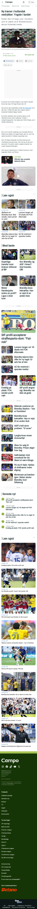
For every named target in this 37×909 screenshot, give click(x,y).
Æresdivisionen (9, 61)
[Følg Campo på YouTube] (15, 766)
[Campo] (8, 2)
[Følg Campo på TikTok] (11, 766)
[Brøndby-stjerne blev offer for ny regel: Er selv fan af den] (7, 359)
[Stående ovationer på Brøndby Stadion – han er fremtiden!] (7, 408)
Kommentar (5, 814)
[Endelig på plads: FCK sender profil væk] (9, 380)
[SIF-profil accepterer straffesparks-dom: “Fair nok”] (18, 321)
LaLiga (3, 836)
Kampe (3, 802)
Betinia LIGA (15, 6)
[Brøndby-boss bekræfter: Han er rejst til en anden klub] (28, 280)
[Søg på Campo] (29, 2)
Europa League (6, 851)
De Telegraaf (27, 108)
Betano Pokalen (25, 6)
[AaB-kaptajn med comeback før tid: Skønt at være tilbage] (7, 457)
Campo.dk (3, 770)
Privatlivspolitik (6, 876)
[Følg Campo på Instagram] (2, 766)
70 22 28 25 (28, 905)
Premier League (6, 830)
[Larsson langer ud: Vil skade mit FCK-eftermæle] (7, 349)
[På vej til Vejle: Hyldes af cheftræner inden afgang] (7, 467)
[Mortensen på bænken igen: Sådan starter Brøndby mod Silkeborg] (7, 477)
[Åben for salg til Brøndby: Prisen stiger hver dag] (7, 448)
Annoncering (5, 864)
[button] (18, 38)
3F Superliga (5, 824)
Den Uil (11, 110)
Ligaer (3, 808)
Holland (20, 61)
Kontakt (3, 873)
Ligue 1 (3, 845)
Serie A (3, 842)
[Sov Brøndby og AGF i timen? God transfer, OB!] (28, 254)
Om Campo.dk (6, 867)
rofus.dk (22, 907)
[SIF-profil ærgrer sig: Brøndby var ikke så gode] (28, 380)
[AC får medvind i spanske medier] (7, 369)
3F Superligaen (5, 6)
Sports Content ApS (6, 772)
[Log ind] (23, 2)
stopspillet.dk (6, 907)
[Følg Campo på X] (19, 766)
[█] (2, 2)
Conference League (7, 854)
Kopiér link (30, 54)
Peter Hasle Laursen (10, 55)
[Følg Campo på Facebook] (6, 766)
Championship (6, 833)
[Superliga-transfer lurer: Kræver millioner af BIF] (9, 254)
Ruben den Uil (8, 65)
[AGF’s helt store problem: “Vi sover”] (7, 428)
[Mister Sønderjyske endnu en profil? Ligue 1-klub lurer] (9, 280)
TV (2, 805)
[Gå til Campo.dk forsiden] (10, 763)
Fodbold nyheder (6, 795)
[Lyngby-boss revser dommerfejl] (7, 438)
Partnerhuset (10, 783)
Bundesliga (4, 839)
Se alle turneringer (7, 857)
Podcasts (4, 811)
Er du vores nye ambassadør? (10, 879)
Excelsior (29, 61)
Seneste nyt (5, 798)
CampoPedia (5, 870)
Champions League (7, 848)
